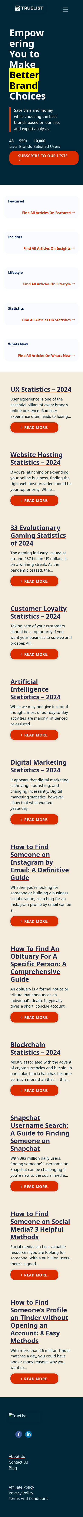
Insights (15, 236)
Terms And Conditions (28, 1498)
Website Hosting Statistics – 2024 (36, 458)
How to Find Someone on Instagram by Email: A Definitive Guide (39, 862)
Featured (16, 201)
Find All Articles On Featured (47, 212)
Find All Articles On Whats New (45, 355)
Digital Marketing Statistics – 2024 (38, 766)
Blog (13, 1467)
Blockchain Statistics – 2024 (35, 1048)
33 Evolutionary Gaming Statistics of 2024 (38, 535)
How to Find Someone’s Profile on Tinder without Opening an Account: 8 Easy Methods (39, 1321)
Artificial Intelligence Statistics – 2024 (35, 689)
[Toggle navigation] (65, 9)
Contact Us (18, 1461)
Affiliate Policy (21, 1487)
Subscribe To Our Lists (43, 155)
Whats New (18, 344)
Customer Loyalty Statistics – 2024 (38, 612)
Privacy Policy (21, 1492)
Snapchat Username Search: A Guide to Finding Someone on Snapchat (39, 1133)
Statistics (16, 308)
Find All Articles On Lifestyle (47, 284)
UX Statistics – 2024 (40, 389)
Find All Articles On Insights (47, 248)
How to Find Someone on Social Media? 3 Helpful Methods (40, 1225)
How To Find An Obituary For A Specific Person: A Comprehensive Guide (38, 964)
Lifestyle (15, 272)
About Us (17, 1456)
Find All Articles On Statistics (47, 320)
